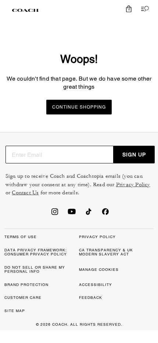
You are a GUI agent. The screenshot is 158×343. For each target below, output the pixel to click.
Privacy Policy (133, 184)
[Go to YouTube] (71, 214)
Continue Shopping (79, 107)
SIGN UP (134, 155)
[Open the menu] (143, 9)
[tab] (25, 10)
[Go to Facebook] (105, 214)
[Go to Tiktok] (88, 214)
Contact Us (25, 192)
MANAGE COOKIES (99, 269)
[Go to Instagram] (54, 214)
